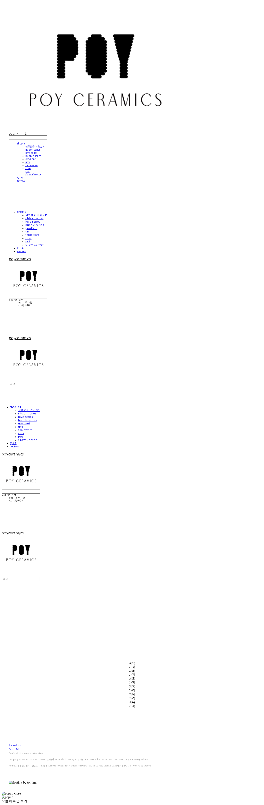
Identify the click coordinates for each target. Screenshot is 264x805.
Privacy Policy (15, 749)
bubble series (33, 156)
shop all (21, 143)
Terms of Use (15, 745)
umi (27, 162)
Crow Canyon (33, 174)
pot (27, 171)
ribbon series (32, 150)
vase (28, 168)
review (21, 181)
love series (31, 153)
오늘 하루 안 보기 (14, 801)
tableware (31, 165)
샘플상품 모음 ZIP (34, 147)
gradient (30, 159)
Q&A (20, 177)
